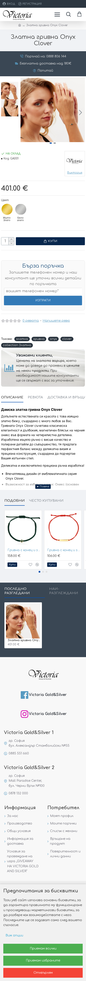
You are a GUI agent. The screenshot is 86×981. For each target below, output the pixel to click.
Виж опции (14, 935)
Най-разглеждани (63, 591)
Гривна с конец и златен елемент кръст (24, 550)
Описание (12, 397)
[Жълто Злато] (7, 209)
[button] (25, 112)
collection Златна (17, 345)
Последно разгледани (17, 591)
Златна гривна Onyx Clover (24, 640)
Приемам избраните (43, 960)
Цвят (5, 200)
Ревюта (35, 397)
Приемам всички (43, 948)
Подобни (14, 501)
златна (22, 339)
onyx (53, 339)
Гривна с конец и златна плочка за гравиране (63, 550)
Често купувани (46, 501)
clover (67, 339)
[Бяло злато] (21, 209)
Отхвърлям (43, 972)
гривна (39, 339)
